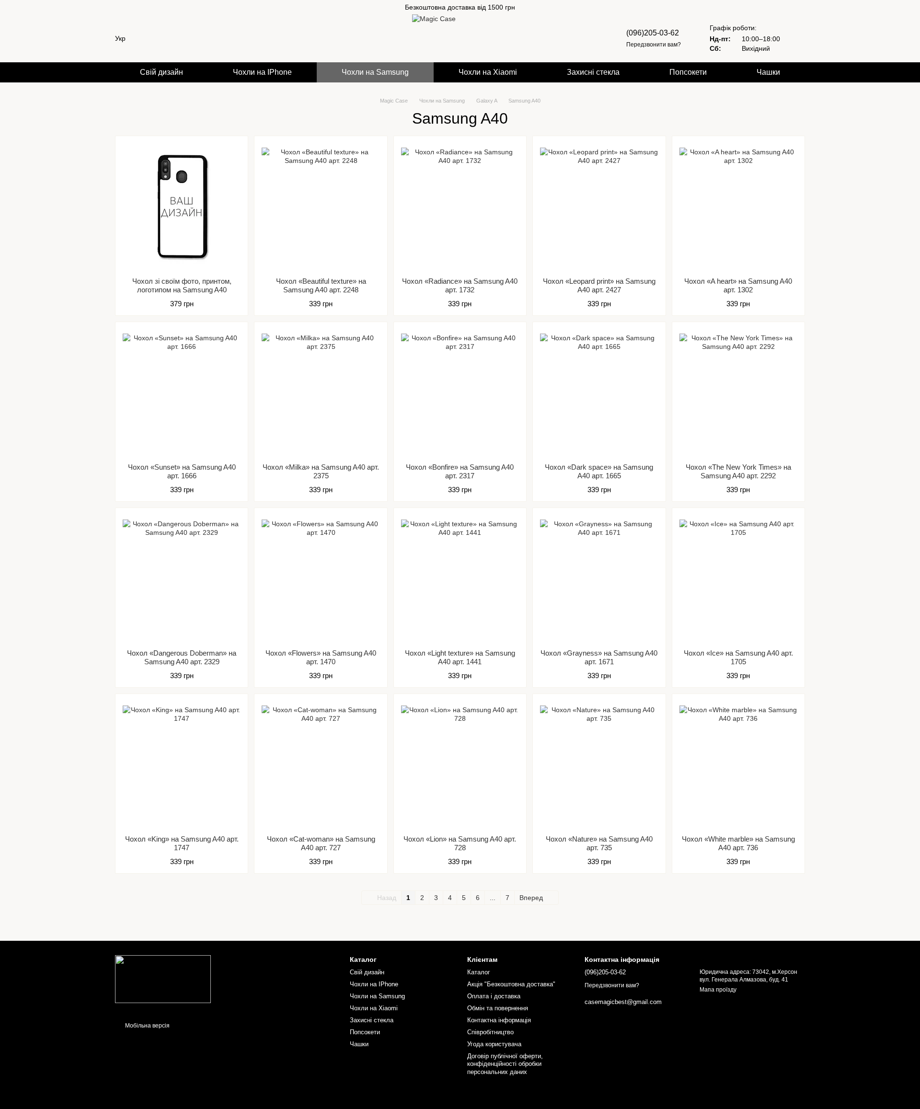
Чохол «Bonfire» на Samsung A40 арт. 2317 (460, 471)
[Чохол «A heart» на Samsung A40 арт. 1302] (738, 206)
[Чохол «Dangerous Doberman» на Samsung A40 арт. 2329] (182, 578)
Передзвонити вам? (653, 44)
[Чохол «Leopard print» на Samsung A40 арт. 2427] (599, 206)
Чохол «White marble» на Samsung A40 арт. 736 (738, 843)
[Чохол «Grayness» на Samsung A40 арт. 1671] (599, 578)
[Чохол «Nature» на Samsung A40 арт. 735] (599, 764)
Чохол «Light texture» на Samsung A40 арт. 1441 (460, 657)
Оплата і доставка (493, 996)
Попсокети (688, 72)
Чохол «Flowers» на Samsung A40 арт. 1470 (320, 657)
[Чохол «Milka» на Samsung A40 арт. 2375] (321, 392)
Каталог (478, 972)
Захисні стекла (593, 72)
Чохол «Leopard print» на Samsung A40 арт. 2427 (599, 285)
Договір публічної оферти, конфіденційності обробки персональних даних (505, 1064)
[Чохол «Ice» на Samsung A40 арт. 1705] (738, 578)
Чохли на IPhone (262, 72)
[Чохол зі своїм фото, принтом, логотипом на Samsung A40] (182, 206)
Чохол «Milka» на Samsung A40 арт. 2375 (321, 471)
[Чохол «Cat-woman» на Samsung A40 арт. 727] (321, 764)
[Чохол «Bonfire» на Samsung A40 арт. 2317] (460, 392)
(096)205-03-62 (652, 33)
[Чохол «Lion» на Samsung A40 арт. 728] (460, 764)
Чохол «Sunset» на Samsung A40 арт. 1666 (182, 471)
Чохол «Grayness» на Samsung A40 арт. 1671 (598, 657)
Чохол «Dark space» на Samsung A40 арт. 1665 (599, 471)
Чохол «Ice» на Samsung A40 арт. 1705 (738, 657)
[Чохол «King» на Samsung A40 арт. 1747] (182, 764)
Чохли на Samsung (375, 72)
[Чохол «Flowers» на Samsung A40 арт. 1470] (321, 578)
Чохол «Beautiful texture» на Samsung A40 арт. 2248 (321, 285)
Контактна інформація (499, 1020)
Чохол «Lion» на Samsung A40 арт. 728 (459, 843)
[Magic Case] (163, 978)
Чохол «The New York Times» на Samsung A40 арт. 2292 (738, 471)
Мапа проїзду (718, 989)
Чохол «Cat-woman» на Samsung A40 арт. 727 (321, 843)
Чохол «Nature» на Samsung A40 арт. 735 (599, 843)
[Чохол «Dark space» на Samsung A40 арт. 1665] (599, 392)
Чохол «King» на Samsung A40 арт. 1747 (182, 843)
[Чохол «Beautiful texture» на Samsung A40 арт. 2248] (321, 206)
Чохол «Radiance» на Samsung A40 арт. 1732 (460, 285)
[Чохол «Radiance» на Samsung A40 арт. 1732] (460, 206)
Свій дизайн (161, 72)
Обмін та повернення (497, 1008)
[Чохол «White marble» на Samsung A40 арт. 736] (738, 764)
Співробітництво (490, 1032)
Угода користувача (494, 1044)
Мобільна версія (147, 1025)
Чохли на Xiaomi (488, 72)
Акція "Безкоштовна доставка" (511, 984)
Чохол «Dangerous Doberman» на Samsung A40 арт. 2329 (181, 657)
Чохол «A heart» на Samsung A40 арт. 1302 (738, 285)
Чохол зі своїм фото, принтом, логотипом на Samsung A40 (181, 285)
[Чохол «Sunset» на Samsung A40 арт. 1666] (182, 392)
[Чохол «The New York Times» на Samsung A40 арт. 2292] (738, 392)
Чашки (768, 72)
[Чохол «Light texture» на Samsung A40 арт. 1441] (460, 578)
